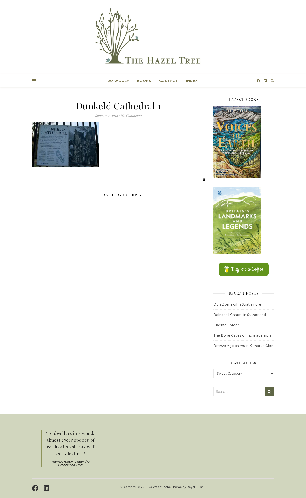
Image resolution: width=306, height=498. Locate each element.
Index (192, 80)
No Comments (131, 115)
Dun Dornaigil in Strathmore (237, 304)
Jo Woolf (118, 80)
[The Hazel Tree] (153, 37)
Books (144, 80)
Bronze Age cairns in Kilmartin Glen (243, 346)
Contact (168, 80)
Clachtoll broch (226, 325)
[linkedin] (265, 81)
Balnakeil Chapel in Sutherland (239, 315)
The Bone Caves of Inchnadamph (242, 335)
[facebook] (259, 81)
